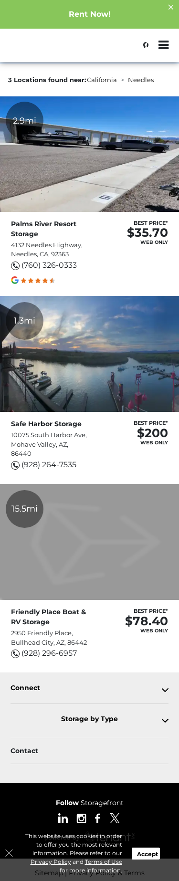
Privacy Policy (51, 861)
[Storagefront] (55, 50)
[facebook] (97, 817)
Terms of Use (103, 861)
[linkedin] (63, 817)
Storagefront (90, 802)
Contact (24, 750)
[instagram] (81, 817)
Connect (25, 688)
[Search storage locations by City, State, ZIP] (143, 45)
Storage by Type (89, 719)
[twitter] (115, 817)
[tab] (89, 690)
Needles (141, 80)
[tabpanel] (89, 690)
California (102, 80)
